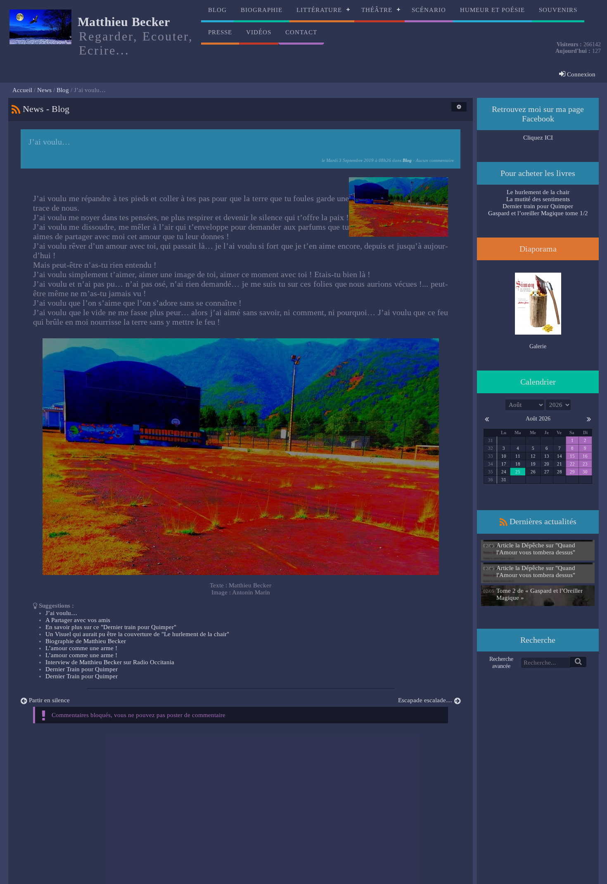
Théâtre (376, 10)
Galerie (537, 346)
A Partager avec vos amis (77, 620)
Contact (301, 32)
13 (546, 456)
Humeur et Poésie (492, 10)
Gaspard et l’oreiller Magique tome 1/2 (538, 213)
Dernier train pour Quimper (538, 206)
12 (533, 456)
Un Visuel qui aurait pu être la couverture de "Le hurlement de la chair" (137, 634)
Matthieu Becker (124, 22)
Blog (217, 10)
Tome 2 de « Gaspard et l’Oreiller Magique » (539, 594)
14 (559, 456)
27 (546, 471)
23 (585, 463)
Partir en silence (49, 700)
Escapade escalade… (425, 700)
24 (503, 471)
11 (517, 456)
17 (503, 463)
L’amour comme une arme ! (81, 648)
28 (559, 471)
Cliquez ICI (538, 137)
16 (585, 456)
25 (517, 471)
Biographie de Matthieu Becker (85, 641)
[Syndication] (16, 109)
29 (572, 471)
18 (517, 463)
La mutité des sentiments (538, 199)
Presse (220, 32)
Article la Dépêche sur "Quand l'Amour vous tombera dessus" (535, 549)
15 (572, 456)
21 (559, 463)
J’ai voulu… (61, 613)
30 (585, 471)
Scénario (429, 10)
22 (572, 463)
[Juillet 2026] (487, 418)
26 (533, 471)
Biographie (261, 10)
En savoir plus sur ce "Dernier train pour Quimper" (110, 627)
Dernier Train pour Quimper (81, 669)
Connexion (580, 74)
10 (503, 456)
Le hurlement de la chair (538, 192)
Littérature (319, 10)
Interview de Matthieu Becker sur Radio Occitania (109, 662)
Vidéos (258, 32)
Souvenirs (558, 10)
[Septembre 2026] (589, 418)
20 (546, 463)
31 (503, 479)
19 (533, 463)
